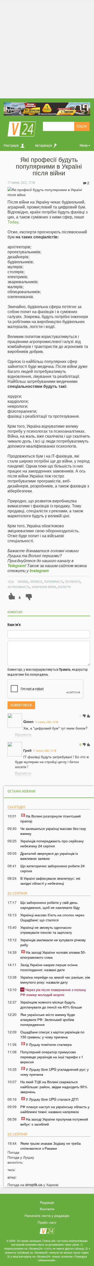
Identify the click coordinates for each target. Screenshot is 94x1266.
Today (13, 222)
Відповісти (23, 734)
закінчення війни (44, 587)
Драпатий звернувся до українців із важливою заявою (49, 856)
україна (23, 581)
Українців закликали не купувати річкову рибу (53, 942)
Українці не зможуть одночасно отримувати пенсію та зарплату (46, 930)
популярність (53, 581)
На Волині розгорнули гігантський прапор (50, 818)
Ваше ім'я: (14, 625)
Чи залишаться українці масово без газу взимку (53, 831)
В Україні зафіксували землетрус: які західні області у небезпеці (50, 881)
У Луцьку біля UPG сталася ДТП (52, 1099)
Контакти (47, 1208)
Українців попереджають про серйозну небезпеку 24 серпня (52, 843)
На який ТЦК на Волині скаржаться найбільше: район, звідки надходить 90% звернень (53, 1086)
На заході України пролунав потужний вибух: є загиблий (54, 1122)
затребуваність (19, 587)
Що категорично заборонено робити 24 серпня (52, 868)
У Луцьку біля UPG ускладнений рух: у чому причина (54, 1072)
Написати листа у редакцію (47, 1215)
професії (36, 581)
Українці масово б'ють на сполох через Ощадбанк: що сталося (52, 917)
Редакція (47, 1202)
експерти (64, 587)
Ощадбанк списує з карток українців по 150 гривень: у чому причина (52, 1034)
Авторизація (43, 145)
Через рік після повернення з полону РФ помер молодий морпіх (53, 992)
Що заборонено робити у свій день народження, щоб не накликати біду (50, 905)
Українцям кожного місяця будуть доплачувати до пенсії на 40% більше (51, 1004)
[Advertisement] (47, 49)
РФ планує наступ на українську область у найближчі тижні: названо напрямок (54, 1109)
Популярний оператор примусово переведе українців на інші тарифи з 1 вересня (51, 1056)
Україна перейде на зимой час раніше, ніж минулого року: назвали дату (55, 980)
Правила (64, 669)
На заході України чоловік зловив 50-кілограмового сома (53, 955)
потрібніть (72, 581)
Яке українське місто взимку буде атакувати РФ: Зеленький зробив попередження (47, 1019)
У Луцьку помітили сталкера (49, 1044)
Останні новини (21, 791)
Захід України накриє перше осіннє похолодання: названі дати (49, 967)
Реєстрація (11, 145)
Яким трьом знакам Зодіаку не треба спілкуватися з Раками (50, 1146)
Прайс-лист (47, 1222)
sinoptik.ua (33, 1184)
